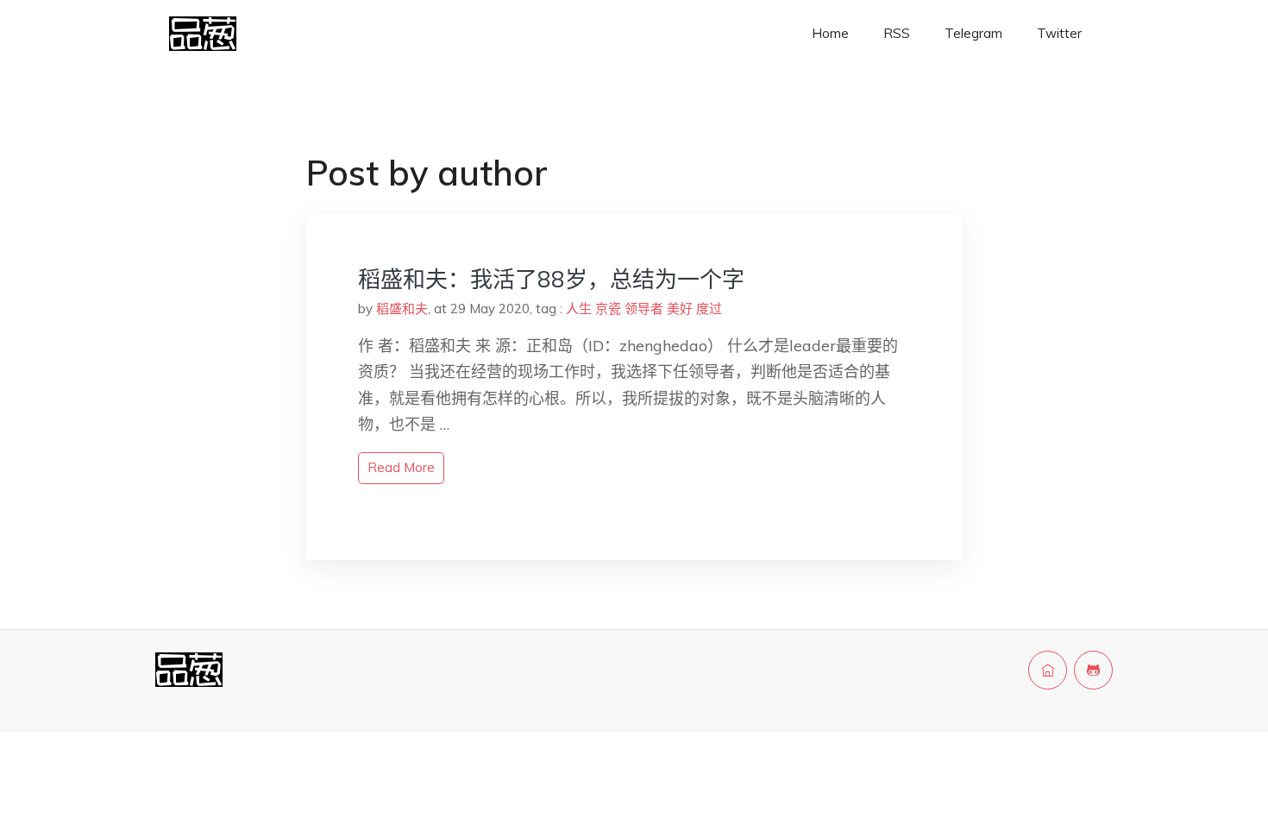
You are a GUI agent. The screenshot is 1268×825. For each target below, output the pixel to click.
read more (401, 467)
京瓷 (608, 308)
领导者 (644, 308)
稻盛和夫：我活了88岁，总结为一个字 (551, 279)
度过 (709, 308)
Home (830, 33)
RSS (896, 33)
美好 (680, 308)
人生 (579, 308)
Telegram (973, 33)
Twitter (1059, 33)
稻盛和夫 (402, 308)
